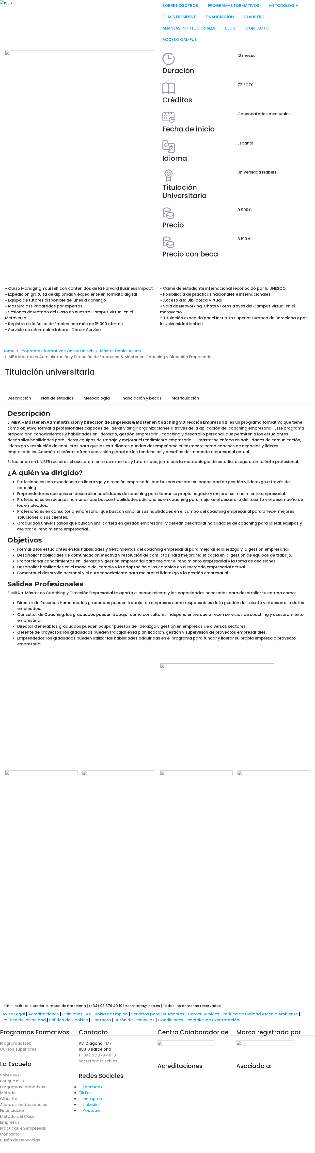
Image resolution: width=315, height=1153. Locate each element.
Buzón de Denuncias (136, 1020)
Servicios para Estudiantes (157, 1014)
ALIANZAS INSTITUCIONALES (188, 28)
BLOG (230, 28)
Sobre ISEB (10, 1075)
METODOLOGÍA (283, 5)
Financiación (12, 1110)
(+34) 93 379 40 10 (97, 1055)
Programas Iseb (16, 1043)
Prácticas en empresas (23, 1128)
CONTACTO (257, 28)
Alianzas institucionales (23, 1104)
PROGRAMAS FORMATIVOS (233, 5)
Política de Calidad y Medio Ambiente (260, 1014)
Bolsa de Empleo (111, 1014)
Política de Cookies (68, 1020)
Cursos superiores (18, 1049)
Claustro (8, 1099)
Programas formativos (22, 1087)
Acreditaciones (43, 1014)
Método (8, 1093)
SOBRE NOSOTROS (180, 5)
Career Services (203, 1014)
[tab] (19, 398)
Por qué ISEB (12, 1081)
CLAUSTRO (254, 17)
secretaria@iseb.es (98, 1061)
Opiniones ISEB (76, 1014)
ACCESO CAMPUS (179, 39)
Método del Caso (17, 1116)
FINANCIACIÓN (220, 17)
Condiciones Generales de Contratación (198, 1020)
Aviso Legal (13, 1014)
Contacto (101, 1020)
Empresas (10, 1122)
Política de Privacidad (24, 1020)
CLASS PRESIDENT (179, 17)
